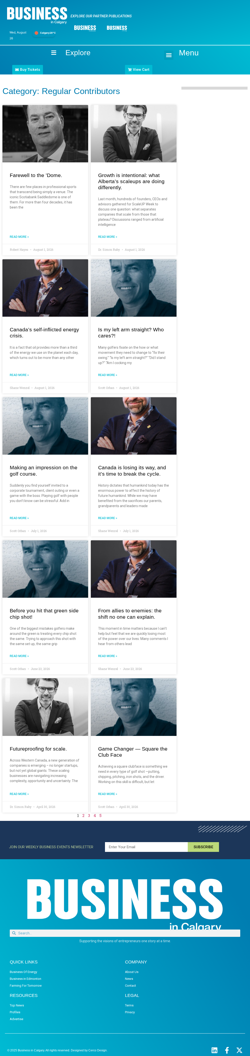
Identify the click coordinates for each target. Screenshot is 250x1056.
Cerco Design (97, 1050)
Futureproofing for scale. (38, 749)
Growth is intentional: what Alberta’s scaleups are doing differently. (131, 181)
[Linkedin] (214, 1050)
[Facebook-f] (227, 1050)
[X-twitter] (239, 1050)
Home (49, 52)
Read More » (19, 237)
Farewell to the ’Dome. (36, 175)
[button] (168, 55)
